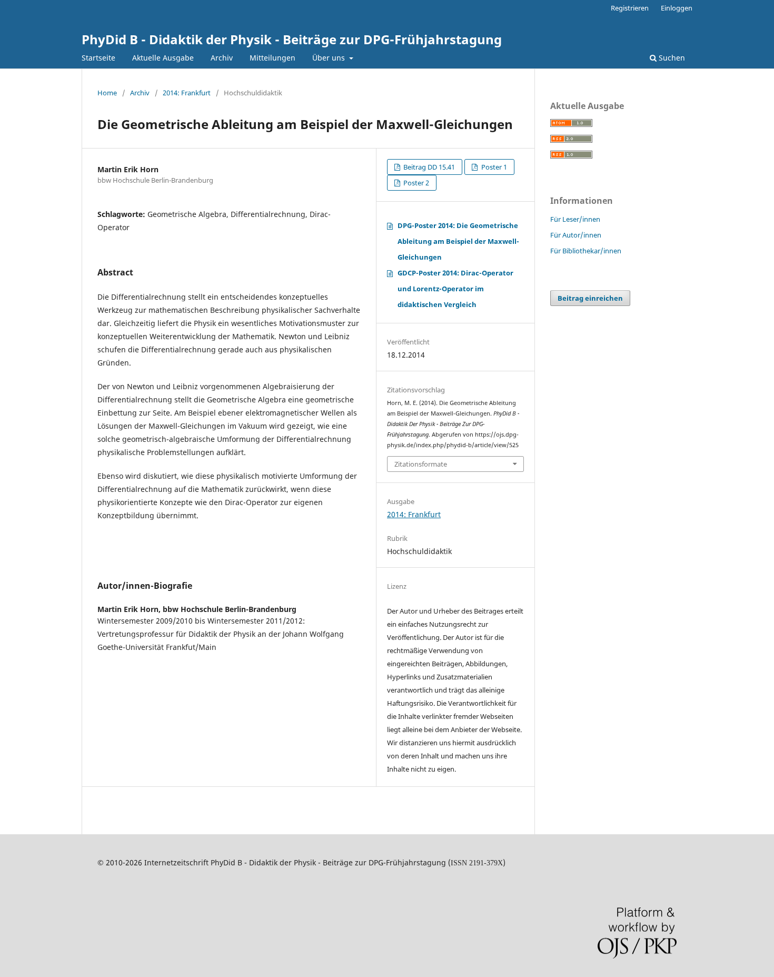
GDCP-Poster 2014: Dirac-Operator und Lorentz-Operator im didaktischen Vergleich (455, 288)
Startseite (98, 58)
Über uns (329, 58)
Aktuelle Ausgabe (163, 58)
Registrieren (630, 8)
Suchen (671, 58)
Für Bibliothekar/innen (585, 250)
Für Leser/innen (575, 219)
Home (107, 92)
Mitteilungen (272, 58)
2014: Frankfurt (187, 92)
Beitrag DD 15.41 (428, 167)
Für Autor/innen (575, 235)
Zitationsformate (420, 464)
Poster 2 (415, 182)
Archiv (222, 58)
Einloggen (676, 8)
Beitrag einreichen (590, 298)
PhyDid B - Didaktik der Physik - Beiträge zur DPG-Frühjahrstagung (292, 39)
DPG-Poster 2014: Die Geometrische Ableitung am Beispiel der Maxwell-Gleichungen (458, 241)
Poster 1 (493, 167)
